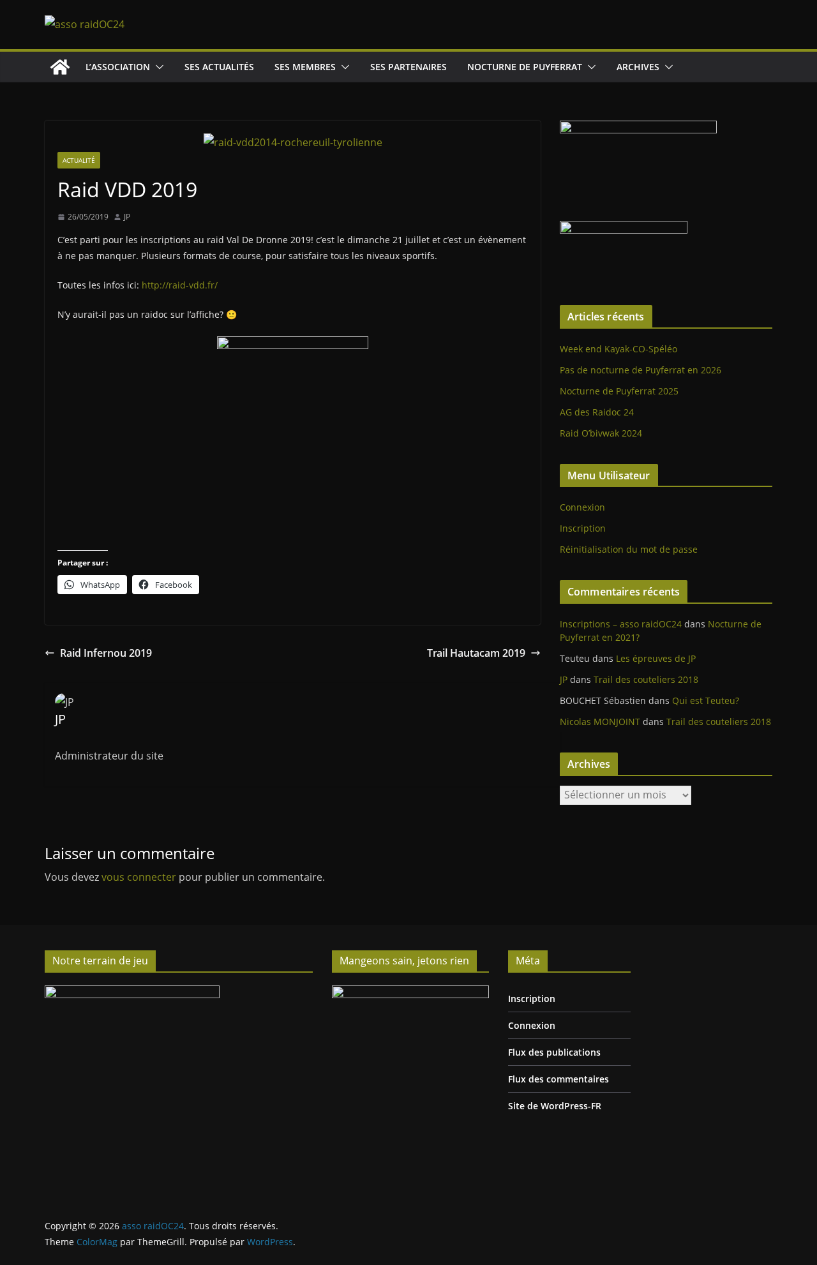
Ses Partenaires (408, 67)
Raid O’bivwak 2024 (601, 433)
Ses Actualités (219, 67)
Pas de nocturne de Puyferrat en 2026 (640, 370)
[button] (157, 67)
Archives (638, 67)
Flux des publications (554, 1052)
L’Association (118, 67)
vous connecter (138, 877)
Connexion (582, 507)
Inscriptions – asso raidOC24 (621, 624)
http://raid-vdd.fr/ (180, 285)
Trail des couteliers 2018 (646, 679)
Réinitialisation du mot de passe (629, 549)
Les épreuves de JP (656, 658)
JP (127, 216)
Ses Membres (305, 67)
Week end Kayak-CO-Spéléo (618, 349)
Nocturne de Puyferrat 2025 (619, 391)
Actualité (79, 160)
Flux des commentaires (558, 1079)
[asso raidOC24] (60, 67)
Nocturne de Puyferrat (524, 67)
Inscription (583, 528)
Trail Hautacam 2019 (476, 653)
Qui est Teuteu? (705, 700)
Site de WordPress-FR (554, 1106)
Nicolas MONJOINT (600, 721)
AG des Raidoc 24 (597, 412)
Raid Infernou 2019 (106, 653)
